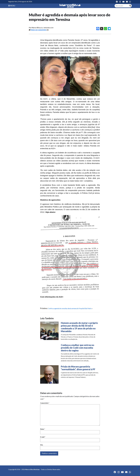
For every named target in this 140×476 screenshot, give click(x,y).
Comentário (44, 403)
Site (41, 445)
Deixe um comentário (38, 30)
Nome (42, 429)
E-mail (42, 437)
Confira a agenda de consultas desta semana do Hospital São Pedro (70, 308)
